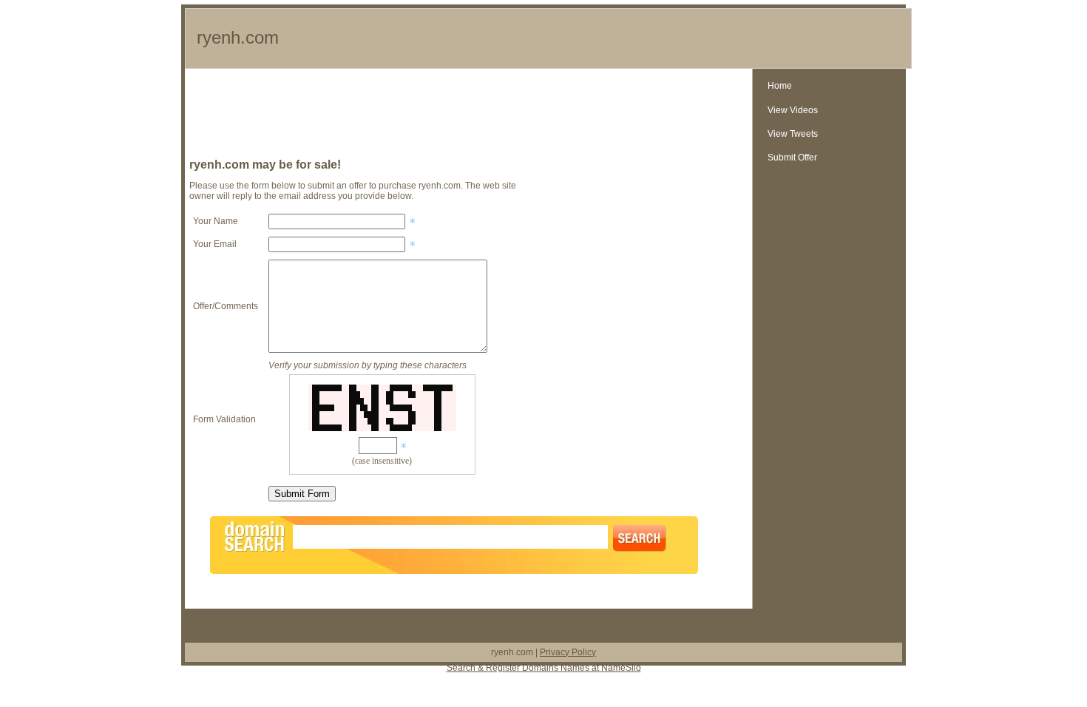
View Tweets (793, 134)
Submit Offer (792, 157)
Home (780, 86)
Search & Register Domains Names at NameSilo (544, 668)
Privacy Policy (568, 652)
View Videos (793, 110)
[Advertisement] (469, 117)
